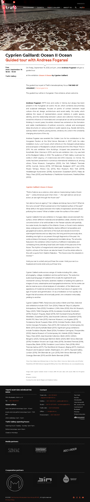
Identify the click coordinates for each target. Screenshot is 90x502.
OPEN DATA (81, 3)
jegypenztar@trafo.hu (48, 397)
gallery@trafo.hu (62, 401)
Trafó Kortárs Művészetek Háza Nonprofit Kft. (25, 497)
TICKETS (40, 7)
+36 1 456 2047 (55, 415)
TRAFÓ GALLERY (53, 7)
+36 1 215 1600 (52, 395)
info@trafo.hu (52, 411)
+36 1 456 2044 (51, 401)
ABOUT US (67, 7)
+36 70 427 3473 (51, 404)
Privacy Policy (9, 500)
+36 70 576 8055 (54, 408)
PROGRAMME (28, 7)
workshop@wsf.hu (64, 404)
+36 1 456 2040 (14, 401)
